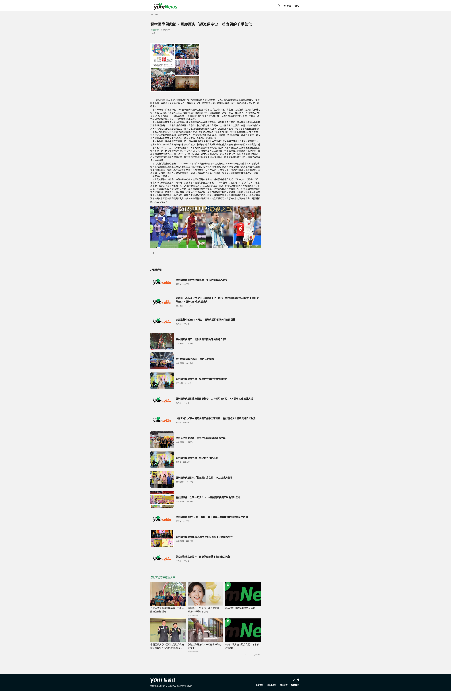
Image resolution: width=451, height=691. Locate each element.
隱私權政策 (271, 685)
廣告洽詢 (284, 685)
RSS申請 (287, 5)
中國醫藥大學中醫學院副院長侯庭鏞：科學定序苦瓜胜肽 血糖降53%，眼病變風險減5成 (167, 646)
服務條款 (259, 685)
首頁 (151, 15)
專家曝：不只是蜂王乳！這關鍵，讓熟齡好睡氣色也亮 (204, 610)
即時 (156, 15)
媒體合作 (295, 685)
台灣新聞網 (155, 30)
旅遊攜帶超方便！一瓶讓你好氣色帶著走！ (204, 646)
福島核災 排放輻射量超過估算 (240, 608)
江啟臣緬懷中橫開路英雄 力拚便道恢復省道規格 (167, 610)
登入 (297, 5)
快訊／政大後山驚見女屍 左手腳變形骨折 (242, 646)
